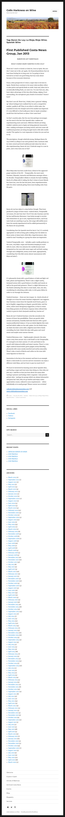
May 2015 (11, 621)
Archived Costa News (14, 785)
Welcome (10, 772)
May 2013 (11, 673)
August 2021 (12, 482)
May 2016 (11, 593)
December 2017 (13, 557)
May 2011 (11, 729)
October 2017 (12, 562)
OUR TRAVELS (13, 454)
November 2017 (13, 560)
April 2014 (11, 651)
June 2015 (11, 618)
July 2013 (11, 668)
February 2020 (13, 510)
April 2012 (11, 703)
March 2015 (12, 625)
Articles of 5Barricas (13, 781)
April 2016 (11, 595)
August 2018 (12, 541)
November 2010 (13, 743)
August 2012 (12, 694)
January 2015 (12, 630)
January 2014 (12, 656)
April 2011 (11, 731)
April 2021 (11, 487)
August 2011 (12, 722)
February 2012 (13, 708)
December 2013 (13, 658)
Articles (26, 395)
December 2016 (13, 578)
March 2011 (12, 734)
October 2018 (12, 536)
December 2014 (13, 633)
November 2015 (13, 607)
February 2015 (13, 628)
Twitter (10, 416)
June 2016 (11, 590)
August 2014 (12, 642)
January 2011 (12, 738)
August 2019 (12, 520)
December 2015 (13, 604)
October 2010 (12, 746)
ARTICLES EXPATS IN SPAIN (17, 452)
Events (9, 789)
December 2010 (13, 741)
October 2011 (12, 717)
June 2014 (11, 647)
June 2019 (11, 522)
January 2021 (12, 494)
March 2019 (12, 529)
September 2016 (13, 585)
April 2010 (11, 760)
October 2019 (12, 515)
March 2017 (12, 571)
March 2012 (12, 706)
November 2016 (13, 581)
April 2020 (11, 505)
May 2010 (11, 757)
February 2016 (13, 600)
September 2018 (13, 538)
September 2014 (13, 640)
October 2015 (12, 609)
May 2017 (11, 567)
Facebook (11, 413)
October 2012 (12, 689)
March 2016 (12, 597)
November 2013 (13, 661)
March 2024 (12, 477)
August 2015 (12, 614)
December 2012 (13, 684)
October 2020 (12, 496)
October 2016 (12, 583)
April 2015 (11, 623)
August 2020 (12, 501)
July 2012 (11, 696)
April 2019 (11, 527)
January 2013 (12, 682)
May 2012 (11, 701)
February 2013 (13, 680)
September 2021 (13, 480)
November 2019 (13, 513)
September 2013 (13, 666)
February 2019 (13, 531)
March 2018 (12, 550)
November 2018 (13, 534)
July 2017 (11, 564)
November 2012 (13, 687)
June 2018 (11, 543)
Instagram (11, 418)
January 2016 (12, 602)
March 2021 (12, 489)
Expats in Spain (12, 776)
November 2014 (13, 635)
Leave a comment (21, 397)
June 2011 (11, 727)
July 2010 (11, 753)
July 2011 (11, 724)
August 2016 (12, 588)
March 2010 (12, 762)
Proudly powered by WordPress (29, 812)
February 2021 (13, 491)
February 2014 (13, 654)
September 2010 (13, 748)
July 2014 (11, 644)
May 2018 (11, 545)
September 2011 (13, 720)
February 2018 (13, 553)
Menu (55, 11)
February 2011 (12, 736)
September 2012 (13, 691)
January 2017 (12, 576)
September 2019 (13, 517)
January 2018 (12, 555)
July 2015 (11, 616)
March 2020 (12, 508)
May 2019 (11, 524)
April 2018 (11, 548)
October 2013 (12, 663)
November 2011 (13, 715)
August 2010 (12, 750)
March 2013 (12, 677)
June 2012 (11, 698)
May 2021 (11, 484)
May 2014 (11, 649)
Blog (8, 793)
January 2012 (12, 710)
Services (9, 801)
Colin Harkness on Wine (21, 10)
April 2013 (11, 675)
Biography (10, 797)
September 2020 (13, 498)
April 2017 (11, 569)
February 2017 (13, 574)
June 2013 (11, 670)
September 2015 (13, 611)
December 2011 (13, 713)
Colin (10, 395)
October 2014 (12, 637)
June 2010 (11, 755)
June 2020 (11, 503)
